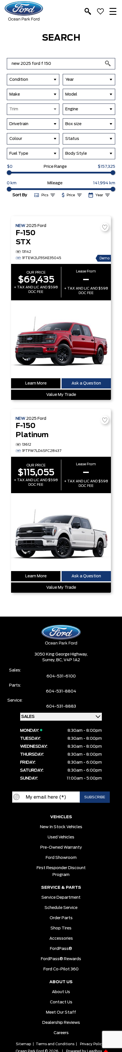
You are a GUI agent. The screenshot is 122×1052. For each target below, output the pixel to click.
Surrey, (49, 660)
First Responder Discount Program (61, 871)
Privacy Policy (92, 1044)
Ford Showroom (61, 858)
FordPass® (61, 949)
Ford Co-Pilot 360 (61, 969)
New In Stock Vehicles (61, 827)
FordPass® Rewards (61, 959)
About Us (61, 992)
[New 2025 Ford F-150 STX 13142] (61, 339)
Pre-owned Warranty (61, 848)
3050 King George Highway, (61, 654)
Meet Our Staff (61, 1012)
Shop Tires (61, 928)
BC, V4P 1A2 (68, 660)
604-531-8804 (61, 691)
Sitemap (23, 1044)
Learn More (36, 383)
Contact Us (61, 1002)
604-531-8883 (61, 706)
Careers (61, 1033)
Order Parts (61, 918)
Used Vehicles (61, 837)
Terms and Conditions (55, 1044)
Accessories (61, 939)
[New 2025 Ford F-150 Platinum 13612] (61, 532)
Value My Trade (61, 395)
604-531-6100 (61, 676)
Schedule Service (61, 908)
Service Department (61, 898)
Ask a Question (86, 383)
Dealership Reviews (61, 1023)
